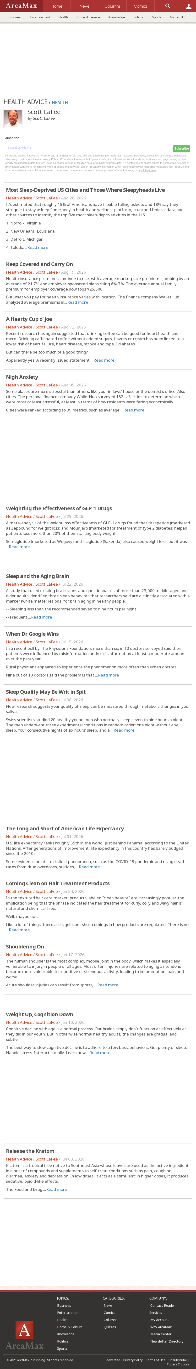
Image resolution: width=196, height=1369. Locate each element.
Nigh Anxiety (22, 376)
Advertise (113, 1360)
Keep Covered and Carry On (39, 263)
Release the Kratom (30, 1150)
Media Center (160, 1334)
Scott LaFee (47, 198)
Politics (138, 17)
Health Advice (19, 198)
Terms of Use (155, 1360)
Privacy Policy (133, 1360)
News (108, 1305)
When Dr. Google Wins (32, 633)
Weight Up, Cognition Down (39, 1014)
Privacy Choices (178, 1364)
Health (63, 17)
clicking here (148, 170)
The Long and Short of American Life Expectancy (65, 828)
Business (16, 17)
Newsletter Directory (166, 1341)
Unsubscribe (178, 1360)
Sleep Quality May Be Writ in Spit (46, 691)
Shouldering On (25, 946)
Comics (109, 1312)
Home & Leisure (88, 17)
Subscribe (181, 148)
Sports (156, 17)
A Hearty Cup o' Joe (29, 318)
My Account (159, 1319)
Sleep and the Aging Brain (37, 575)
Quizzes (110, 1327)
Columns (110, 1319)
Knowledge (117, 17)
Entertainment (40, 17)
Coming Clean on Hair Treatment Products (57, 883)
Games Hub (178, 17)
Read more (37, 247)
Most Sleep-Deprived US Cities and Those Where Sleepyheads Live (85, 189)
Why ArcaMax (161, 1327)
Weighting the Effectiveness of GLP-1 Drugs (59, 508)
